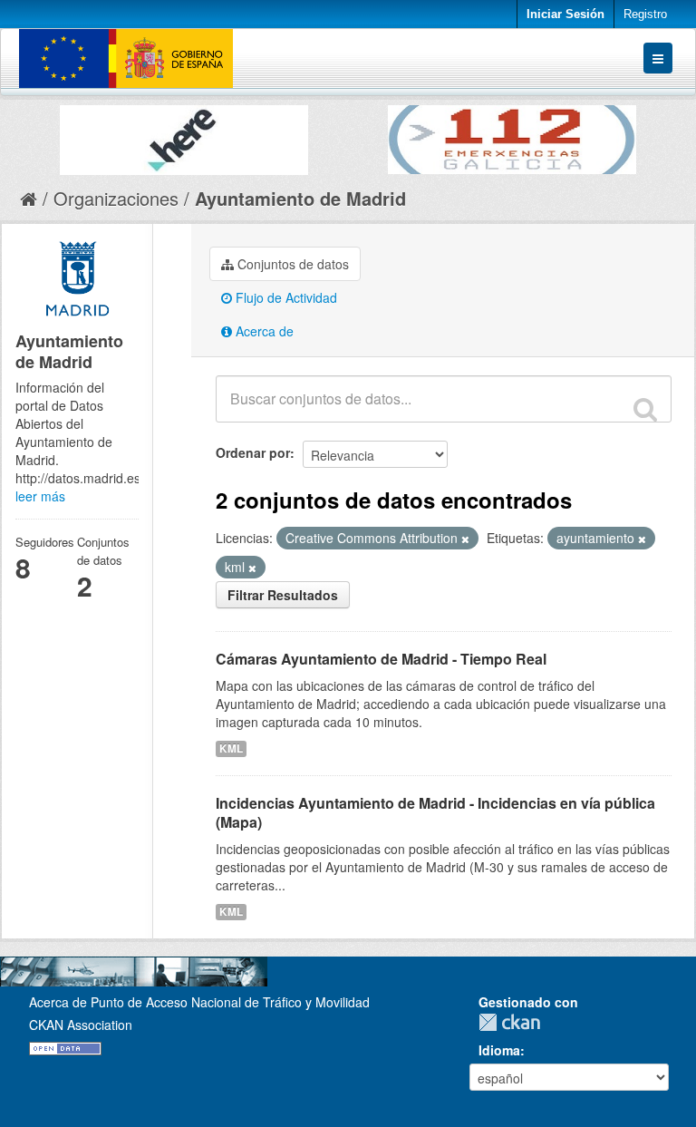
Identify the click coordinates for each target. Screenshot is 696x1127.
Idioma (499, 1050)
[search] (645, 409)
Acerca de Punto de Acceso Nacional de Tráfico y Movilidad (199, 1002)
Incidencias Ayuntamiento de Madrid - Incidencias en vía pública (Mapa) (435, 812)
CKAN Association (80, 1024)
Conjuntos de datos (291, 264)
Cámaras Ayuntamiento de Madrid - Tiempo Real (381, 658)
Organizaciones (116, 198)
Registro (645, 14)
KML (231, 748)
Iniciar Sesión (565, 14)
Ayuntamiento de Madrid (300, 198)
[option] (184, 135)
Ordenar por (253, 452)
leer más (40, 496)
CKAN (513, 1022)
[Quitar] (465, 538)
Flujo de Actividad (284, 297)
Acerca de (263, 331)
